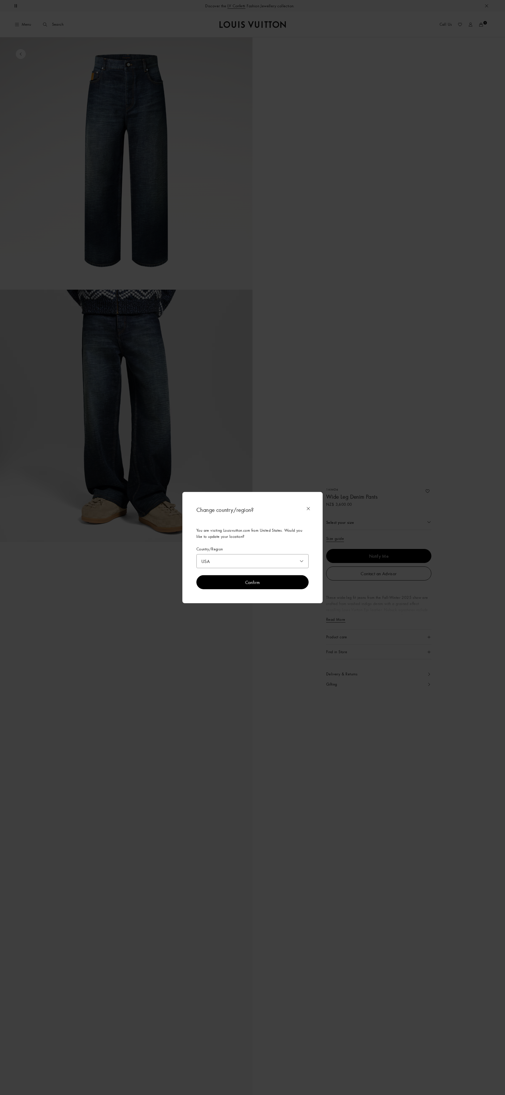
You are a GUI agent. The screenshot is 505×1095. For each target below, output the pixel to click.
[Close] (308, 509)
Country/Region (209, 549)
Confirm (252, 582)
